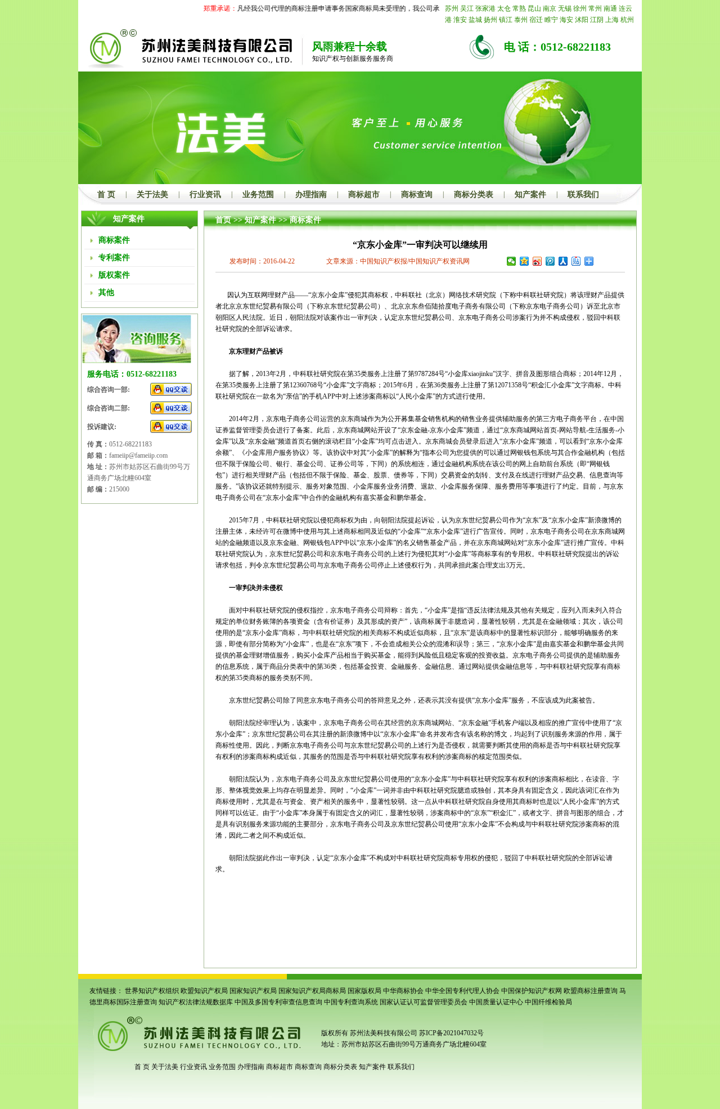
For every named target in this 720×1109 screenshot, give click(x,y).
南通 (610, 8)
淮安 (460, 20)
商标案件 (305, 220)
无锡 (565, 8)
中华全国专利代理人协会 (462, 991)
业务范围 (258, 194)
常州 (595, 8)
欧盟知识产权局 (204, 991)
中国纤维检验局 (548, 1002)
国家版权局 (364, 991)
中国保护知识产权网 (531, 991)
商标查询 (417, 194)
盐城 (475, 20)
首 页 (106, 194)
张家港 (485, 8)
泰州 (521, 20)
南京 (549, 8)
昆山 (534, 8)
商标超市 (364, 194)
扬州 (490, 20)
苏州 (451, 8)
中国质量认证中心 (496, 1002)
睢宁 (551, 20)
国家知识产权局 (253, 991)
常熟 (519, 8)
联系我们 (583, 194)
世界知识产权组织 (152, 991)
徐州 (580, 8)
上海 (612, 20)
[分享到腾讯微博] (550, 261)
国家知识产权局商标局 (312, 991)
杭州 (627, 20)
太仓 (504, 8)
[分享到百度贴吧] (576, 261)
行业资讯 (205, 194)
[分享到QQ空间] (524, 261)
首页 (223, 220)
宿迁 (536, 20)
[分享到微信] (511, 261)
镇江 (505, 20)
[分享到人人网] (563, 261)
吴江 (467, 8)
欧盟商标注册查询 (591, 991)
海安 (566, 20)
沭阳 (581, 20)
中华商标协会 (403, 991)
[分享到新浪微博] (537, 261)
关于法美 (152, 194)
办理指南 (311, 194)
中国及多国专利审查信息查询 (278, 1002)
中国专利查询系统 (351, 1002)
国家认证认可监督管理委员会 (423, 1002)
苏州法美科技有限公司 (382, 1033)
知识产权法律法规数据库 (196, 1002)
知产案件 (530, 194)
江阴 (597, 20)
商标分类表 (473, 194)
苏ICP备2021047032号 (451, 1033)
